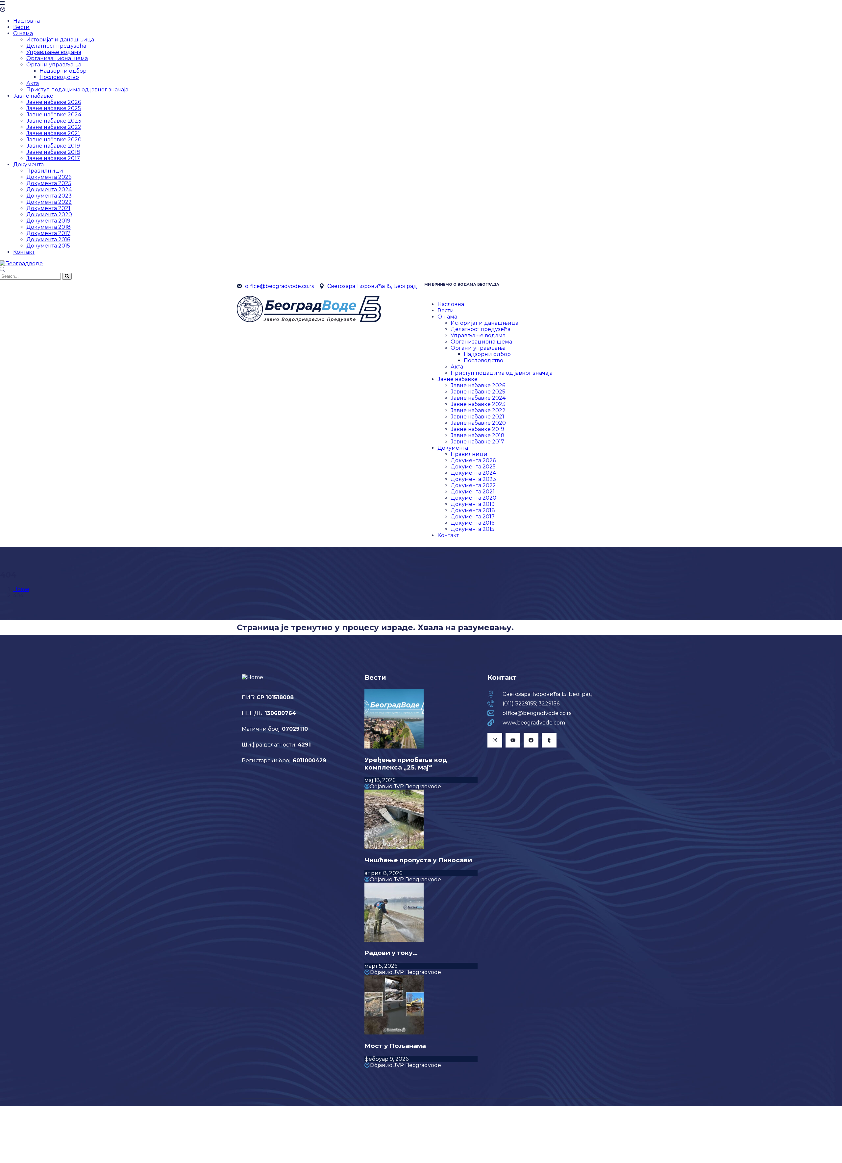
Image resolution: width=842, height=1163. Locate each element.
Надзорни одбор (63, 71)
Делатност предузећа (56, 46)
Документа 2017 (48, 233)
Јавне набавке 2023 (53, 121)
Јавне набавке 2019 (53, 146)
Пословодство (59, 77)
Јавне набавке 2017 (53, 158)
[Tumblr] (549, 740)
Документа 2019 (48, 221)
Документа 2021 (48, 208)
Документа (28, 164)
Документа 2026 (48, 177)
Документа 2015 (48, 246)
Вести (21, 27)
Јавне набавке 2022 (53, 127)
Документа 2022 (49, 202)
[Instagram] (494, 740)
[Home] (309, 321)
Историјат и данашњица (60, 39)
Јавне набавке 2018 (53, 152)
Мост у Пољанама (395, 1046)
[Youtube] (513, 740)
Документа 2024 (49, 189)
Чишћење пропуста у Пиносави (418, 860)
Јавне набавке (33, 96)
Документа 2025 (48, 183)
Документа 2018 (48, 227)
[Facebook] (531, 740)
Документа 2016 (48, 239)
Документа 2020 (49, 214)
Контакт (24, 252)
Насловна (26, 21)
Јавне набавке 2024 (53, 114)
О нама (23, 33)
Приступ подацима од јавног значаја (77, 89)
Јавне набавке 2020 (54, 139)
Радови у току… (391, 953)
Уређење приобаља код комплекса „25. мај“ (405, 763)
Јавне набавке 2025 (53, 108)
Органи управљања (53, 64)
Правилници (44, 171)
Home (21, 589)
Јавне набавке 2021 (53, 133)
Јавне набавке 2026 (53, 102)
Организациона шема (57, 58)
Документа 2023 (49, 196)
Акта (32, 83)
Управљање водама (53, 52)
